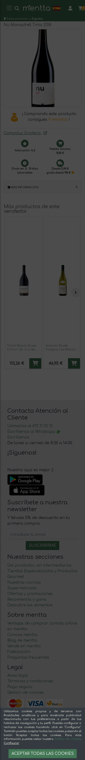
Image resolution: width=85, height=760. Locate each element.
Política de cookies (68, 739)
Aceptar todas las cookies (43, 753)
